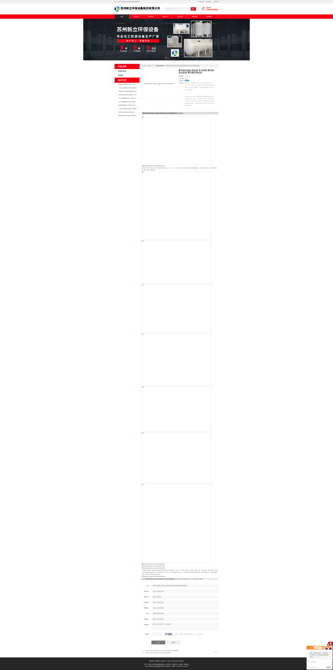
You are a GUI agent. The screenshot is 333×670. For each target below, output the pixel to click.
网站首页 (151, 661)
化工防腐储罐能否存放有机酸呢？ (126, 102)
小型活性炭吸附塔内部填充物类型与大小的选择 (127, 109)
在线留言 (208, 1)
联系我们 (216, 1)
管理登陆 (186, 664)
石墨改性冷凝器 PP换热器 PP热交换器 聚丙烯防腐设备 (158, 652)
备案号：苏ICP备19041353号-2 (180, 666)
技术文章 (180, 16)
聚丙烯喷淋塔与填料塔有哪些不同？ (127, 116)
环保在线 (174, 664)
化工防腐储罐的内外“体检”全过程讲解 (127, 99)
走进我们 (151, 16)
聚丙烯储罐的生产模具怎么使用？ (126, 106)
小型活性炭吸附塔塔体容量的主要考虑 (127, 88)
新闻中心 (165, 16)
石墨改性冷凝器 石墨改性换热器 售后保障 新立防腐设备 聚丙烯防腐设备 (162, 650)
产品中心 (136, 16)
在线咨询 (194, 16)
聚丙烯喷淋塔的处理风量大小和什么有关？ (127, 95)
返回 (216, 651)
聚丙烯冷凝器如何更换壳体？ (126, 112)
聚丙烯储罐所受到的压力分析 (126, 84)
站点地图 (180, 664)
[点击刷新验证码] (168, 634)
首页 (121, 16)
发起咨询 (329, 667)
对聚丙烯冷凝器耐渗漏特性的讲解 (127, 92)
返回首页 (201, 1)
